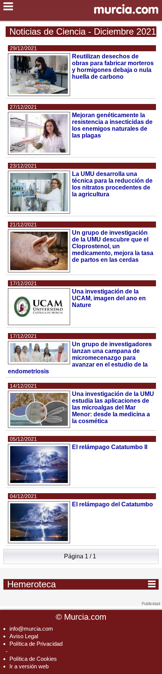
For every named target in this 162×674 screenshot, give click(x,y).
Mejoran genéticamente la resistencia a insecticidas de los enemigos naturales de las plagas (112, 125)
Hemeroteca (81, 583)
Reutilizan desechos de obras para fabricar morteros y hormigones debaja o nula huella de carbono (113, 66)
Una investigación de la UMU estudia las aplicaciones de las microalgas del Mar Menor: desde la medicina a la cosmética (113, 407)
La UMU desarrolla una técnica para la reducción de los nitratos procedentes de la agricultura (112, 184)
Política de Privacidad (36, 643)
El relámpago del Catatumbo (112, 504)
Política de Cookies (33, 659)
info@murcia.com (31, 628)
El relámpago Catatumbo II (109, 447)
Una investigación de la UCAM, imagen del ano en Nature (109, 298)
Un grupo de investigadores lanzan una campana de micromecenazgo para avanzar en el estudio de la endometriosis (80, 357)
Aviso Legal (23, 636)
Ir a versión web (29, 666)
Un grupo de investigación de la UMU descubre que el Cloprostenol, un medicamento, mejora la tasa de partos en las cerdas (112, 246)
